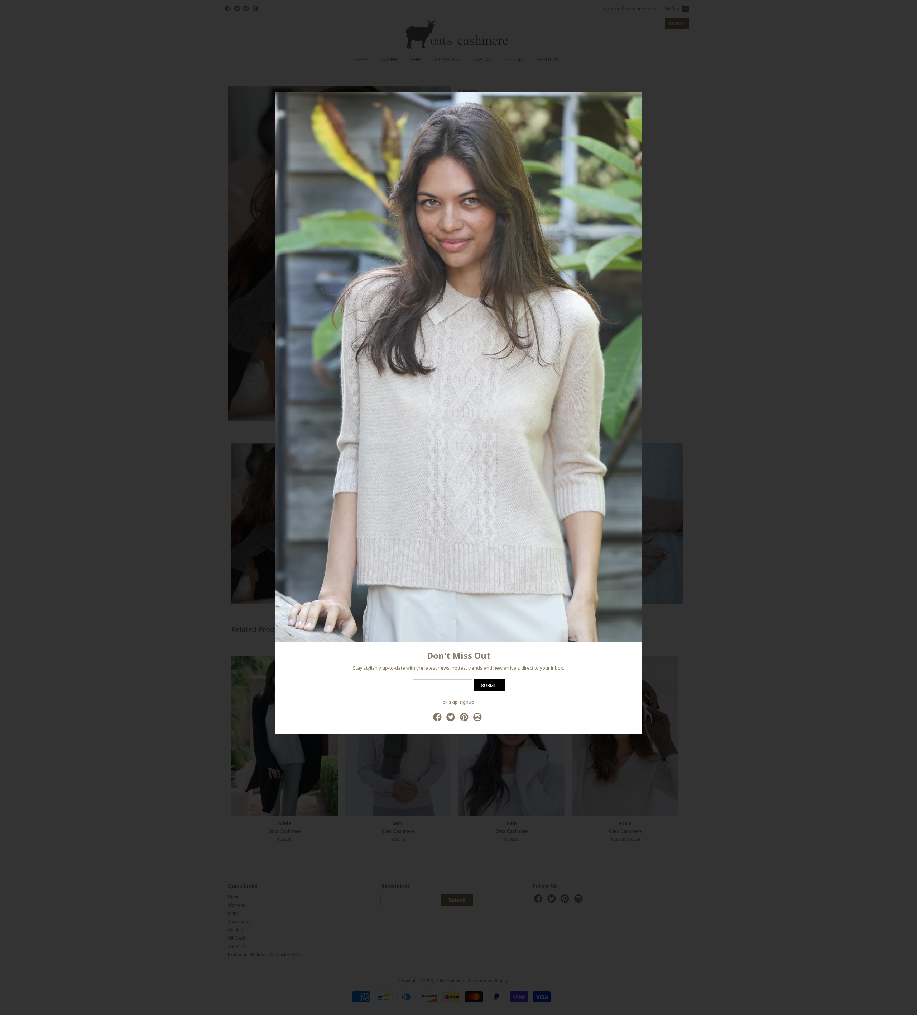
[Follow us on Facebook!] (438, 719)
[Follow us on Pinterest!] (465, 719)
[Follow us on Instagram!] (478, 719)
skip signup (461, 702)
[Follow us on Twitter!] (451, 719)
